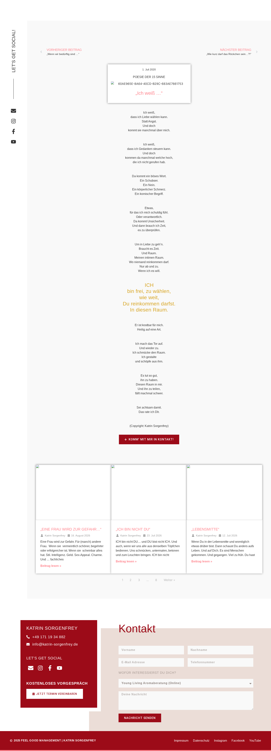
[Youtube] (13, 142)
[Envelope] (13, 111)
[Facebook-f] (13, 131)
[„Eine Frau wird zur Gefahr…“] (73, 492)
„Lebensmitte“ (205, 529)
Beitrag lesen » (50, 565)
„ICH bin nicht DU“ (133, 529)
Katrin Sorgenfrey (55, 535)
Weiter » (169, 580)
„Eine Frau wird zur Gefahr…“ (70, 529)
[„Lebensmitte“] (224, 492)
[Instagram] (13, 121)
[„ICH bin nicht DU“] (149, 492)
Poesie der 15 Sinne (149, 77)
